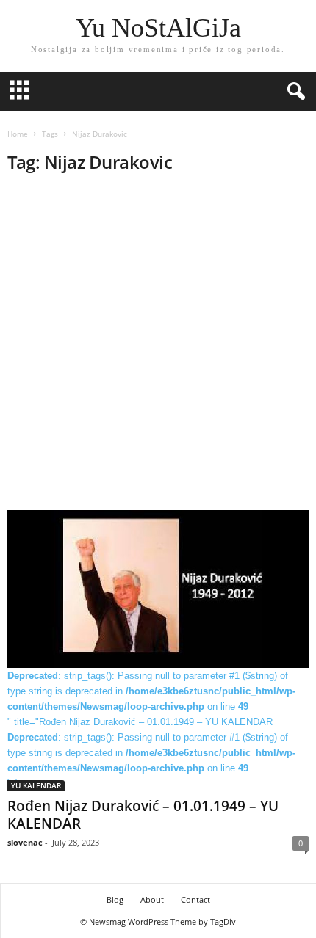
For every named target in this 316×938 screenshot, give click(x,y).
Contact (195, 899)
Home (17, 133)
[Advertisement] (158, 346)
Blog (115, 899)
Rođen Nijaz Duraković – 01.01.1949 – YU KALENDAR (143, 814)
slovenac (25, 842)
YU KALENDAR (36, 785)
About (152, 899)
